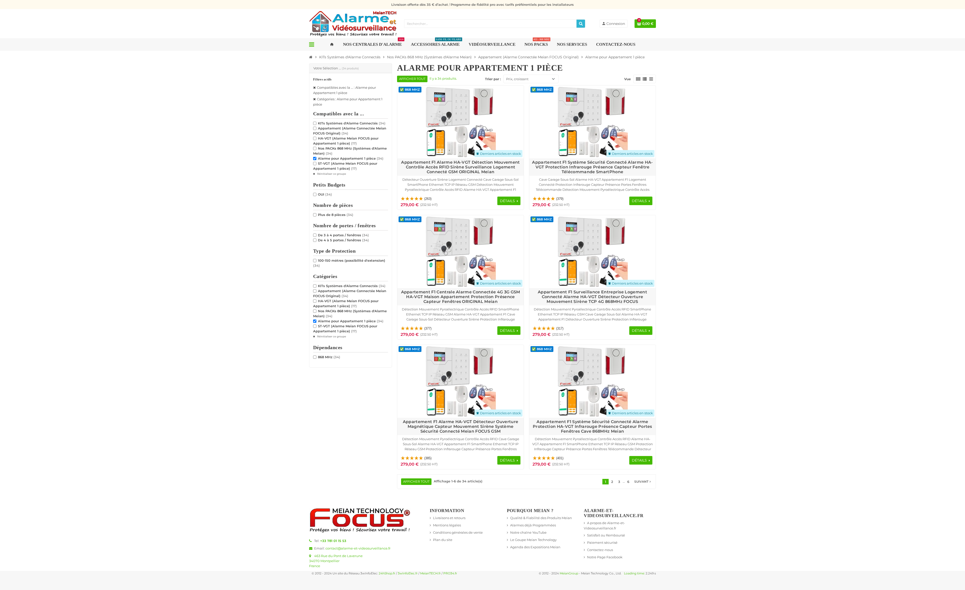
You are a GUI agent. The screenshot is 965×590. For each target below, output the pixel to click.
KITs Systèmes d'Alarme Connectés (351, 123)
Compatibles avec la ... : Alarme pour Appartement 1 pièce (344, 90)
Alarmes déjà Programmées (533, 525)
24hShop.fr (387, 573)
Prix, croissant (517, 79)
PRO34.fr (450, 573)
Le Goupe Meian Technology (533, 540)
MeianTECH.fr (430, 573)
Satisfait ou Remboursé (606, 535)
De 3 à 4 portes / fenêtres (343, 235)
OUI (325, 194)
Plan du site (442, 540)
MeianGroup (569, 573)
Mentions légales (447, 525)
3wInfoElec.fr (408, 573)
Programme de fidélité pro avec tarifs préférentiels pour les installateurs (512, 5)
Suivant (643, 481)
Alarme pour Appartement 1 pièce (350, 158)
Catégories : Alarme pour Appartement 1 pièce (347, 101)
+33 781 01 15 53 (333, 541)
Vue (627, 79)
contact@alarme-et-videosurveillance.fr (358, 548)
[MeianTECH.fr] (353, 23)
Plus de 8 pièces (335, 215)
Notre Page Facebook (604, 557)
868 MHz (329, 357)
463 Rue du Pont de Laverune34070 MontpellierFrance (336, 561)
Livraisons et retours (449, 518)
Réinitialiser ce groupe (331, 173)
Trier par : (493, 79)
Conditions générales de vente (458, 532)
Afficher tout (412, 79)
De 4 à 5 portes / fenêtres (343, 240)
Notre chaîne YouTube (528, 532)
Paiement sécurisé (602, 542)
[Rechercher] (580, 24)
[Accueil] (311, 57)
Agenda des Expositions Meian (535, 547)
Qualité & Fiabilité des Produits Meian (541, 518)
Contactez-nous (600, 550)
